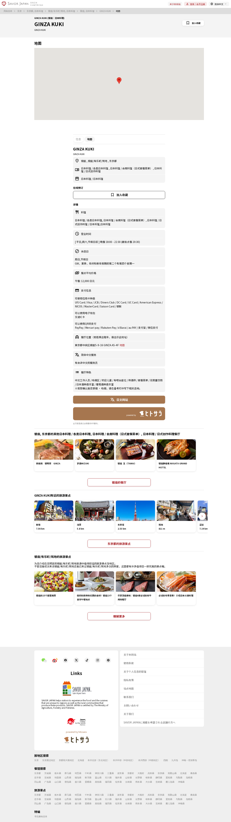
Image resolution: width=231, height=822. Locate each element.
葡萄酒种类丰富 (105, 384)
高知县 (98, 781)
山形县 (68, 777)
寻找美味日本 (40, 816)
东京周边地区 (48, 760)
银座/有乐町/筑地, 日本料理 (62, 11)
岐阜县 (148, 777)
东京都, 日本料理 (35, 11)
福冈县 (108, 781)
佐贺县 (118, 781)
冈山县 (37, 781)
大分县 (148, 781)
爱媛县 (88, 781)
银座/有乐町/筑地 (98, 161)
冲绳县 (181, 781)
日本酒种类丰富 (85, 384)
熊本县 (138, 781)
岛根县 (189, 777)
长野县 (138, 777)
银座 (84, 161)
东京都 (113, 161)
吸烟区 (96, 380)
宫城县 (47, 777)
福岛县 (78, 777)
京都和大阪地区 (66, 760)
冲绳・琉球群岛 (189, 760)
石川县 (108, 777)
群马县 (68, 773)
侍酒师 (132, 380)
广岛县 (47, 781)
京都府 (130, 773)
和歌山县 (172, 773)
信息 (78, 139)
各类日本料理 (101, 168)
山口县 (58, 781)
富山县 (98, 777)
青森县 (193, 773)
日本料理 (86, 168)
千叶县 (88, 773)
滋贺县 (120, 773)
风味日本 (8, 11)
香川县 (78, 781)
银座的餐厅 (119, 482)
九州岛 (174, 760)
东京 (19, 11)
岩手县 (37, 777)
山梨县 (128, 777)
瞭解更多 (119, 616)
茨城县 (47, 773)
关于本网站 (175, 4)
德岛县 (68, 781)
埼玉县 (78, 773)
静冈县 (159, 777)
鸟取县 (179, 777)
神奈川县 (99, 773)
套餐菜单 (143, 380)
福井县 (118, 777)
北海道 (81, 760)
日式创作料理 (93, 171)
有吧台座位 (120, 380)
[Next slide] (202, 516)
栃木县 (58, 773)
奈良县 (161, 773)
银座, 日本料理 (87, 11)
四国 (166, 760)
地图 (122, 345)
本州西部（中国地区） (149, 760)
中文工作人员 (83, 380)
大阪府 (141, 773)
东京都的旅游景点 (119, 543)
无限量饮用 (156, 380)
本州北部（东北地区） (98, 760)
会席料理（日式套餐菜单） (137, 168)
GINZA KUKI (105, 11)
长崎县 (128, 781)
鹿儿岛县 (170, 781)
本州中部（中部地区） (124, 760)
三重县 (110, 773)
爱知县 (169, 777)
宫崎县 (159, 781)
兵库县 (151, 773)
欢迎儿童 (107, 380)
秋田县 (58, 777)
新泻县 (88, 777)
